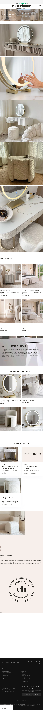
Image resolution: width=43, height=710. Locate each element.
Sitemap (23, 682)
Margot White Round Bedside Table (9, 325)
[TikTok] (26, 661)
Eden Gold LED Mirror (27, 432)
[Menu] (2, 6)
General (3, 464)
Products (8, 662)
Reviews (23, 672)
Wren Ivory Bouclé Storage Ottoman (31, 325)
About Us (13, 662)
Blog (18, 662)
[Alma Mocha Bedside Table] (10, 276)
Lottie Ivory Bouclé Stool (6, 432)
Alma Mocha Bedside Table (6, 290)
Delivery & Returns (26, 678)
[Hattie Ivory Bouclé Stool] (32, 386)
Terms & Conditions (26, 675)
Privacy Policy (25, 677)
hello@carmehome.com (10, 688)
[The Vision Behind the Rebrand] (32, 454)
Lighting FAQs (25, 681)
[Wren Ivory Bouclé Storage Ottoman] (32, 311)
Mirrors (3, 674)
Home (3, 662)
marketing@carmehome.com (8, 691)
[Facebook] (31, 661)
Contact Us (24, 674)
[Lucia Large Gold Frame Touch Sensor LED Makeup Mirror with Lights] (10, 386)
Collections (4, 677)
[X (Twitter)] (37, 661)
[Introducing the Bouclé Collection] (10, 485)
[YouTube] (39, 663)
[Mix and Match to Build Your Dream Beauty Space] (10, 454)
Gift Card (4, 678)
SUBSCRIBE (36, 694)
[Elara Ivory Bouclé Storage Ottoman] (32, 276)
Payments (24, 680)
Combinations (5, 675)
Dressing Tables (5, 671)
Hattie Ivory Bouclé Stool (28, 400)
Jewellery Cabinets (6, 672)
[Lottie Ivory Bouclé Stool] (10, 419)
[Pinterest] (34, 661)
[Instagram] (28, 661)
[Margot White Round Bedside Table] (10, 311)
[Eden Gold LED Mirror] (32, 419)
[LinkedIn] (39, 661)
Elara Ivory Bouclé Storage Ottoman (30, 290)
